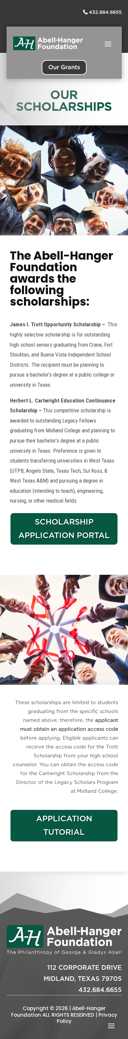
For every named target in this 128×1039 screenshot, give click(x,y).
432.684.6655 (105, 12)
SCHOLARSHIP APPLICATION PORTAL (64, 528)
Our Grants (64, 67)
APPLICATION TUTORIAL (64, 825)
